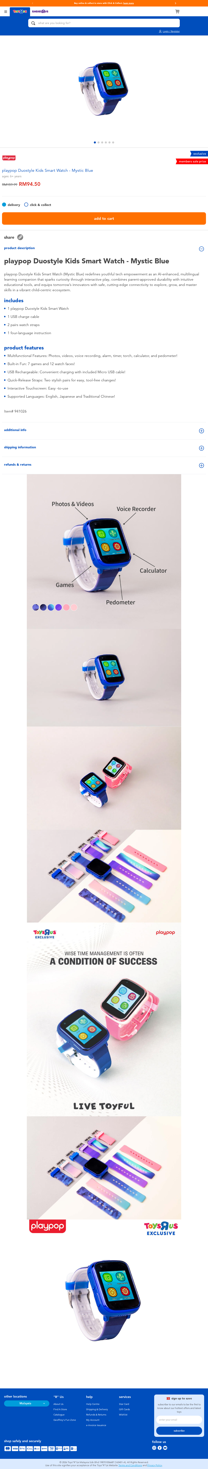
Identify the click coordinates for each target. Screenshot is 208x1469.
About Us (58, 1404)
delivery (14, 205)
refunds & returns (17, 464)
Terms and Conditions (130, 1465)
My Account (92, 1420)
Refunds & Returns (96, 1414)
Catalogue (59, 1414)
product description (19, 248)
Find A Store (60, 1409)
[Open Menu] (5, 11)
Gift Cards (124, 1409)
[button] (32, 3)
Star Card (124, 1404)
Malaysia (25, 1403)
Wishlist (123, 1414)
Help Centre (93, 1404)
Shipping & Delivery (97, 1409)
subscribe (179, 1430)
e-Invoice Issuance (96, 1425)
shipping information (20, 447)
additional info (15, 430)
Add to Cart (104, 218)
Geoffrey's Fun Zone (64, 1420)
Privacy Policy (154, 1465)
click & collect (40, 205)
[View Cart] (177, 11)
